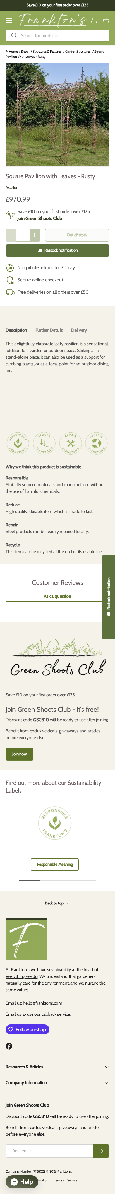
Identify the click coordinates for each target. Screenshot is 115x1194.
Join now (19, 753)
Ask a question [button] (57, 596)
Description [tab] (16, 330)
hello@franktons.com (42, 1003)
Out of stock (77, 234)
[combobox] (57, 35)
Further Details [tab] (49, 330)
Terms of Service (65, 1180)
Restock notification (61, 250)
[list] (57, 114)
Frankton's (64, 1171)
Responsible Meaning (55, 864)
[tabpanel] (57, 380)
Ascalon (12, 187)
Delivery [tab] (79, 330)
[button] (106, 20)
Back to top (54, 903)
